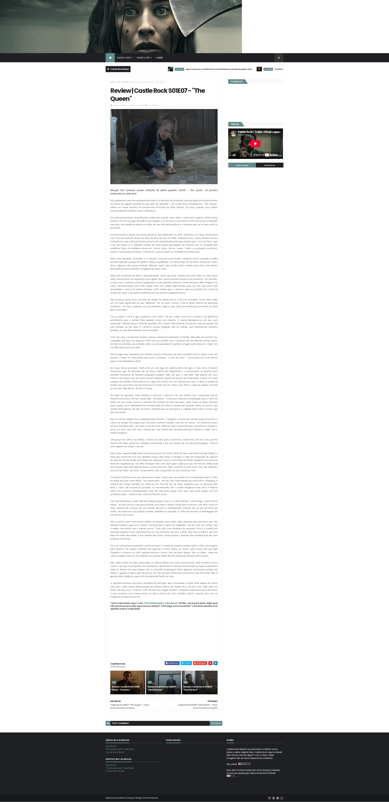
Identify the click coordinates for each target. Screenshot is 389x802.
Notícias (152, 69)
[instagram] (277, 798)
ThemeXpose (152, 798)
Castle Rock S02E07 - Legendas (263, 69)
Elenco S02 (123, 57)
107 (118, 82)
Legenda (240, 69)
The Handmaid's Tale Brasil (161, 603)
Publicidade (242, 165)
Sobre (159, 57)
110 (114, 682)
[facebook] (269, 798)
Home (113, 82)
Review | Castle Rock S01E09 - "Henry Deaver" (162, 688)
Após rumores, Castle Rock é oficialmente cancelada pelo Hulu (191, 69)
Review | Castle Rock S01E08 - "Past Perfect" (198, 688)
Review (125, 82)
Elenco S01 (143, 57)
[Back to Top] (281, 798)
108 (185, 682)
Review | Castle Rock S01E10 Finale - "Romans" (126, 688)
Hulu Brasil (111, 746)
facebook (216, 723)
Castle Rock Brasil (115, 752)
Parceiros (269, 165)
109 (149, 682)
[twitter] (273, 798)
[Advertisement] (164, 637)
